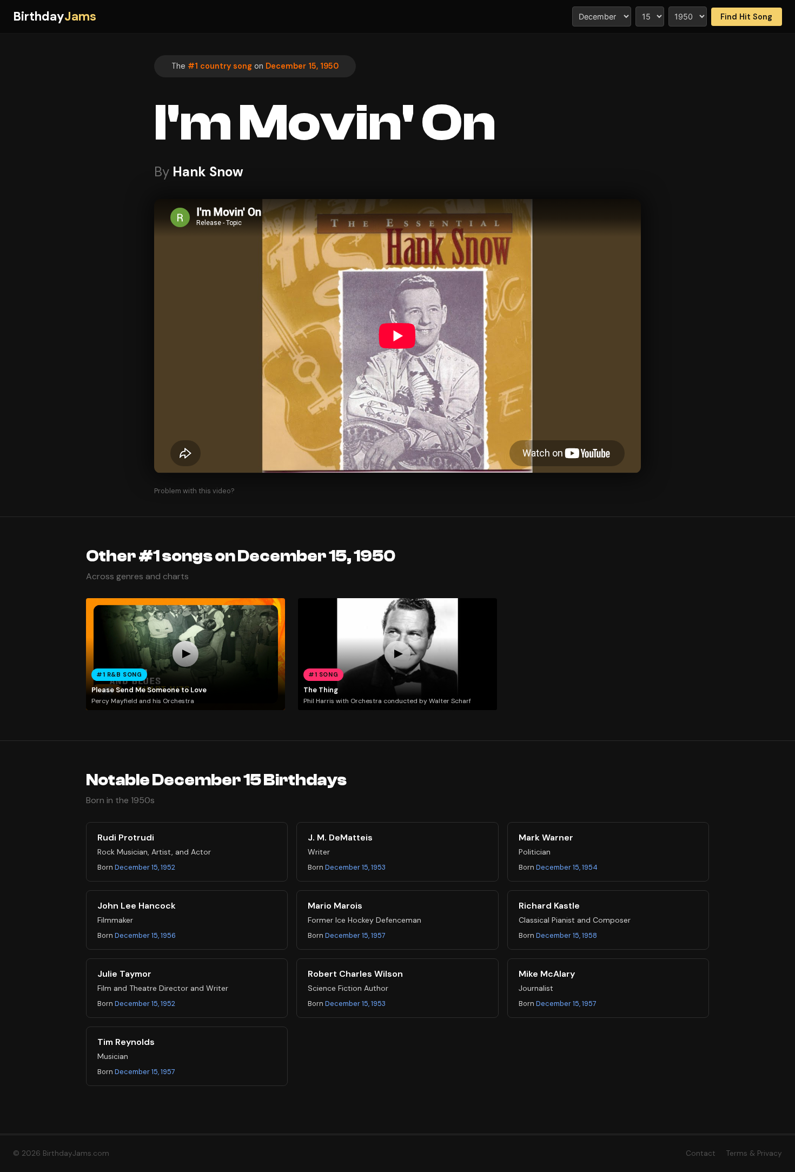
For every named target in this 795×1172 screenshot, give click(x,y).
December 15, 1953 (355, 867)
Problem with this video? (194, 490)
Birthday (54, 16)
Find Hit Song (746, 17)
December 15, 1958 (566, 935)
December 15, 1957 (355, 935)
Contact (701, 1153)
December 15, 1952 (145, 867)
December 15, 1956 (145, 935)
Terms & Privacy (754, 1153)
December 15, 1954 (567, 867)
